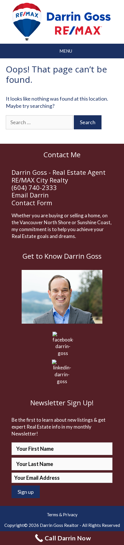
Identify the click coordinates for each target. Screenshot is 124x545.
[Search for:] (40, 122)
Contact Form (32, 202)
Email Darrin (30, 195)
